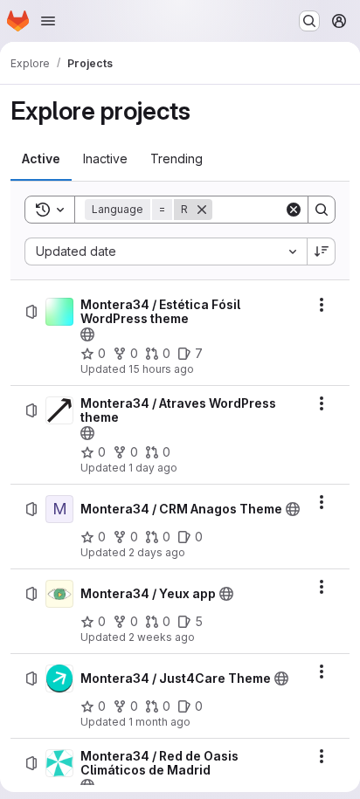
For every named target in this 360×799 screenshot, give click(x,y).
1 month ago (159, 721)
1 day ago (152, 467)
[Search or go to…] (309, 20)
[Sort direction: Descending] (322, 251)
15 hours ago (161, 368)
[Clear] (293, 209)
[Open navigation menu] (48, 21)
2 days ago (156, 552)
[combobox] (165, 251)
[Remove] (201, 209)
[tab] (41, 159)
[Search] (322, 210)
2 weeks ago (161, 637)
